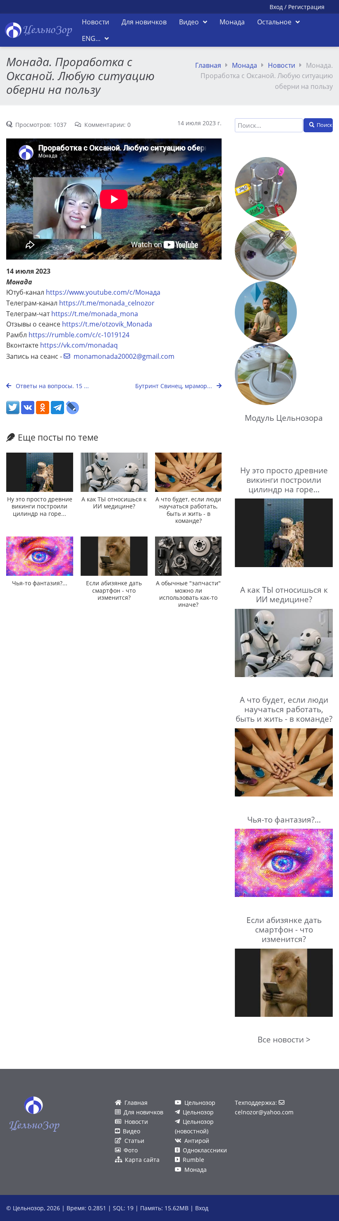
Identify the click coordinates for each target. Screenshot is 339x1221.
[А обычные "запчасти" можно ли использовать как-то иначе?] (188, 556)
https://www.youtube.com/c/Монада (103, 292)
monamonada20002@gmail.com (124, 356)
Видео (131, 1131)
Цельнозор (199, 1103)
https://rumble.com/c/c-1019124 (79, 334)
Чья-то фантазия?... (39, 583)
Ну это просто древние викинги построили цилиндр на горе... (39, 506)
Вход (276, 7)
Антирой (196, 1141)
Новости (281, 65)
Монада (244, 65)
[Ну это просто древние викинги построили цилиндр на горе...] (39, 472)
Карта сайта (142, 1160)
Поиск (324, 125)
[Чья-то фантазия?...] (39, 556)
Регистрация (306, 7)
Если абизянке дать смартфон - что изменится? (114, 590)
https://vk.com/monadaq (79, 345)
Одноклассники (205, 1150)
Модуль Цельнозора (284, 417)
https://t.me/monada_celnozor (107, 303)
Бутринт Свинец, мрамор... (174, 386)
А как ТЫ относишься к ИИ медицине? (113, 502)
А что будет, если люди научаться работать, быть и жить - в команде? (188, 510)
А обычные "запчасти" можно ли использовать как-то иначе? (188, 593)
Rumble (193, 1160)
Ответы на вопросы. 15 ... (51, 386)
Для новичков (143, 1112)
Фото (131, 1150)
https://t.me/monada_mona (94, 313)
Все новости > (284, 1039)
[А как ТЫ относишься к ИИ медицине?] (114, 472)
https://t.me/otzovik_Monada (107, 324)
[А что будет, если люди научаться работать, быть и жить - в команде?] (188, 472)
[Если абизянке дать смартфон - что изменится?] (114, 556)
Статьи (134, 1141)
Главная (208, 65)
